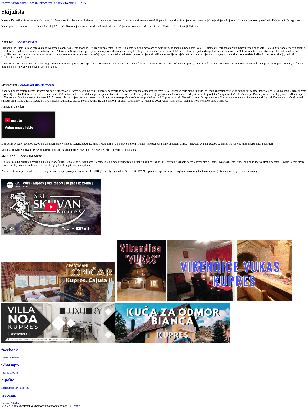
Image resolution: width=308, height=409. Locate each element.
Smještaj (48, 2)
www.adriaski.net (26, 41)
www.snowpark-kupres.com (37, 84)
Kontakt (69, 2)
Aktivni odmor (19, 2)
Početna (5, 2)
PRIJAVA (80, 2)
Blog (30, 2)
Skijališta (38, 2)
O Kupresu (59, 2)
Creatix (76, 405)
